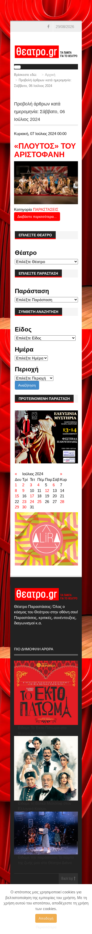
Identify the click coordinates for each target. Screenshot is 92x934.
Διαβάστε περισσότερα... (37, 216)
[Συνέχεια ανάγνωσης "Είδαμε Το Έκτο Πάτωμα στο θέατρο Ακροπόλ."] (46, 693)
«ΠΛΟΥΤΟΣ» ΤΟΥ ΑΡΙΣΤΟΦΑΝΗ (45, 150)
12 (47, 490)
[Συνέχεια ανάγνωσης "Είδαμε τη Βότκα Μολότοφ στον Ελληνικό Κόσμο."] (46, 768)
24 (32, 501)
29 (17, 507)
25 (39, 501)
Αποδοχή (46, 918)
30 (24, 507)
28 (62, 501)
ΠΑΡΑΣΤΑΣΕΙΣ (45, 209)
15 (17, 496)
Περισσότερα (46, 927)
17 (32, 496)
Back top (67, 879)
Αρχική (50, 75)
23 (24, 501)
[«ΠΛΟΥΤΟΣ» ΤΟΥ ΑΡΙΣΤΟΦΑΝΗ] (46, 182)
